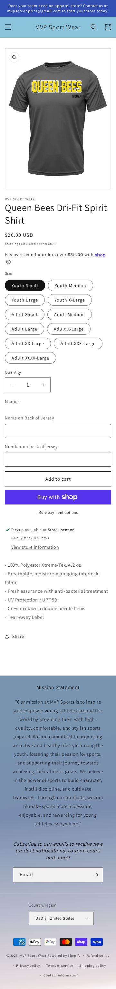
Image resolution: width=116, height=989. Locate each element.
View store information (35, 547)
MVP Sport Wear (33, 955)
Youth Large (25, 300)
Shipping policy (92, 965)
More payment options (58, 512)
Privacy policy (28, 965)
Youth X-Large (69, 300)
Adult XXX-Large (78, 343)
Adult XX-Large (28, 343)
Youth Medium (70, 285)
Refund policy (98, 955)
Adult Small (25, 314)
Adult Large (24, 329)
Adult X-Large (69, 329)
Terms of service (59, 965)
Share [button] (18, 636)
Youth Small (25, 285)
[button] (8, 27)
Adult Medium (69, 314)
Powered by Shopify (64, 955)
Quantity (13, 372)
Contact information (61, 975)
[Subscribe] (96, 874)
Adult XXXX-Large (30, 358)
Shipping (11, 244)
